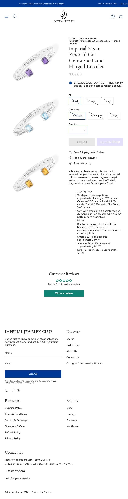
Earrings (71, 414)
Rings (69, 407)
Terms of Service (22, 383)
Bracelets (71, 420)
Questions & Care (15, 426)
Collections (72, 345)
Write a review (64, 293)
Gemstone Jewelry (88, 38)
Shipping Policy (13, 407)
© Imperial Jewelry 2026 (16, 492)
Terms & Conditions (16, 414)
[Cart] (121, 16)
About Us (71, 351)
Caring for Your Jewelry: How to (84, 363)
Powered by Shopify (42, 492)
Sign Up (33, 373)
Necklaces (72, 426)
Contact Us (73, 357)
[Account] (113, 16)
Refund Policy (12, 432)
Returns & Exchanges (16, 420)
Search (70, 338)
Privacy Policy (12, 438)
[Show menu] (6, 16)
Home (72, 38)
